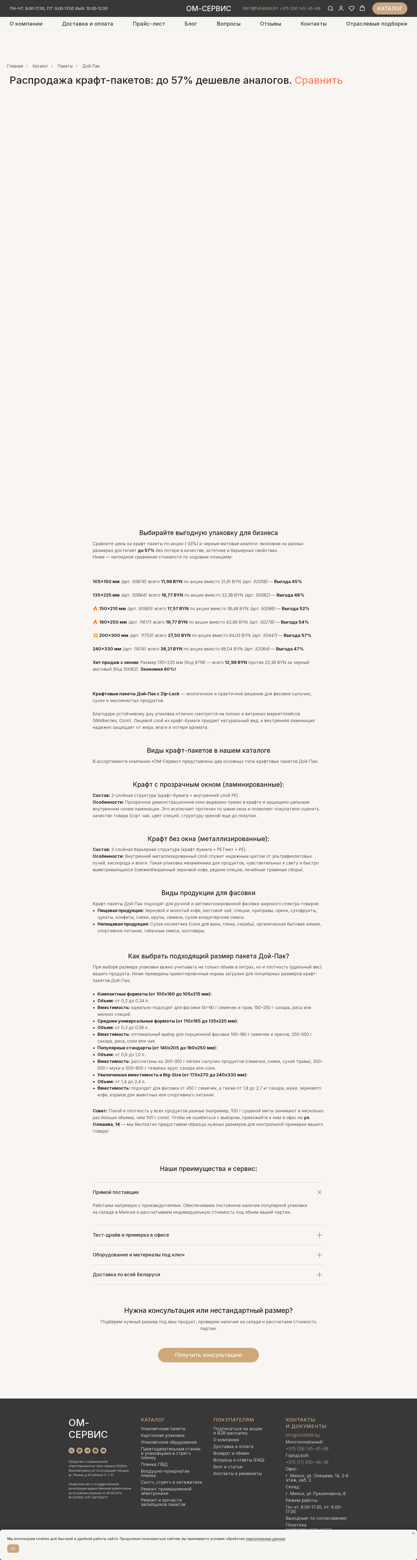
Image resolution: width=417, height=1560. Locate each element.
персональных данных (265, 1539)
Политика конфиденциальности (309, 1527)
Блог (191, 24)
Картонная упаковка (163, 1435)
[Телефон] (72, 1451)
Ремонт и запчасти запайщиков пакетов (163, 1502)
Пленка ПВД (154, 1464)
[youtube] (103, 1451)
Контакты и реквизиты (237, 1473)
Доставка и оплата (87, 24)
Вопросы (229, 24)
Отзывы (270, 24)
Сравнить (319, 80)
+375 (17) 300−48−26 (307, 1462)
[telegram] (87, 1451)
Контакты (314, 24)
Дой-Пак (91, 66)
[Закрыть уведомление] (413, 1533)
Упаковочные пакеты (163, 1428)
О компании (26, 24)
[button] (330, 8)
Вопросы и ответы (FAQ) (238, 1459)
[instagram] (95, 1451)
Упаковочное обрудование (169, 1442)
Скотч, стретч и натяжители (171, 1482)
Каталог (40, 66)
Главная (15, 66)
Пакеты (65, 66)
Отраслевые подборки (376, 24)
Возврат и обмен (231, 1453)
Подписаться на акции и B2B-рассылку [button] (237, 1430)
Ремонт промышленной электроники (166, 1491)
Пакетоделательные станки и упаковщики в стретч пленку (171, 1453)
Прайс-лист (149, 24)
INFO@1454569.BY (260, 8)
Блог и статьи (228, 1466)
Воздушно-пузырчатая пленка (165, 1473)
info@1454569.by (303, 1435)
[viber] (79, 1451)
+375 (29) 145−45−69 (307, 1448)
